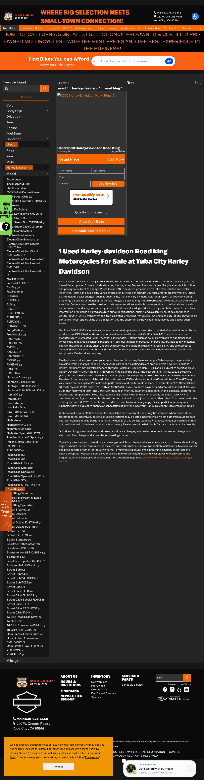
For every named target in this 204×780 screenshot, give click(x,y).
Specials (96, 697)
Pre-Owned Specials (103, 693)
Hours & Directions (71, 683)
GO (169, 61)
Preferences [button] (92, 757)
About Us (69, 676)
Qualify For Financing (91, 212)
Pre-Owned (98, 685)
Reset (25, 97)
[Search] (44, 88)
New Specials (99, 689)
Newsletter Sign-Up (71, 697)
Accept (58, 766)
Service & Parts (130, 677)
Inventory (100, 676)
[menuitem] (27, 144)
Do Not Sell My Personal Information (137, 751)
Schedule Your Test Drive (91, 231)
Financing (70, 691)
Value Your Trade (91, 222)
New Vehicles (99, 681)
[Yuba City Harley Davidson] (18, 16)
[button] (10, 28)
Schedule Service (132, 684)
